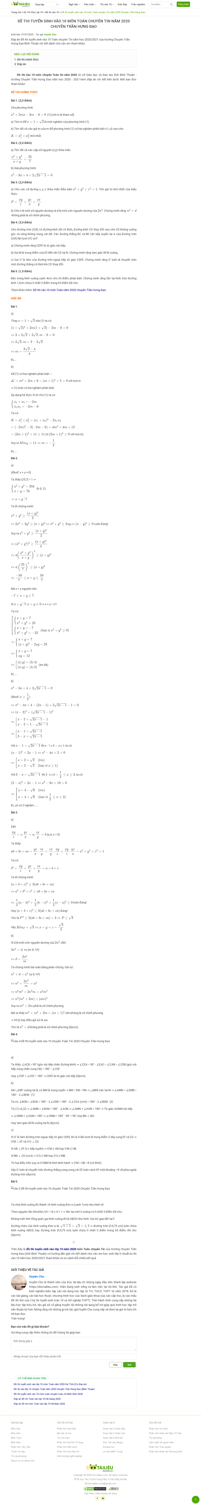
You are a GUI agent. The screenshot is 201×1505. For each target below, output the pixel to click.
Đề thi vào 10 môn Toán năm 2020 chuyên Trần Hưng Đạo (69, 290)
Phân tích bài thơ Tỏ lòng (70, 1442)
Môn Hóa (15, 1442)
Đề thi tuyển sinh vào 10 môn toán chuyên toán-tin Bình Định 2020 (48, 1394)
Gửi (129, 1364)
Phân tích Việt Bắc (66, 1428)
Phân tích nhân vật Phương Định (165, 1451)
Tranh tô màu (18, 1451)
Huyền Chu (36, 1276)
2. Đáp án (20, 64)
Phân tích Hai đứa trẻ (68, 1451)
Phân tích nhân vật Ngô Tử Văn (165, 1433)
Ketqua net (108, 1447)
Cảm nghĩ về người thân (161, 1442)
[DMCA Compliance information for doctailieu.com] (113, 1489)
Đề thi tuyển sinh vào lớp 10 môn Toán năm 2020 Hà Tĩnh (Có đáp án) (50, 1384)
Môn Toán (16, 1437)
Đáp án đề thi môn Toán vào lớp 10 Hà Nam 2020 (39, 1403)
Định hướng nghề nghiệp (69, 1456)
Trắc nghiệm (138, 4)
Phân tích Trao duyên (160, 1447)
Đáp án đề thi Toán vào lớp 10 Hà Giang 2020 (37, 1398)
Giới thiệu (89, 1493)
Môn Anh (15, 1433)
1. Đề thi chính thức (26, 59)
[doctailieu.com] (100, 1468)
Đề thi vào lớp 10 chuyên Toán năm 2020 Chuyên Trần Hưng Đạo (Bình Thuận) (54, 1389)
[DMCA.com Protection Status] (94, 1489)
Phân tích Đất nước (67, 1447)
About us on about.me (22, 1460)
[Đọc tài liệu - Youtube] (103, 1498)
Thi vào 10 (106, 4)
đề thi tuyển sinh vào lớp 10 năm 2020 (51, 1249)
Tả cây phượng (18, 1456)
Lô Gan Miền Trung (112, 1451)
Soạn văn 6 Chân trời (114, 1433)
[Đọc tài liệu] (97, 1498)
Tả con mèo (63, 1437)
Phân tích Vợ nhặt (158, 1428)
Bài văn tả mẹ (64, 1433)
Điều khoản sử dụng (106, 1493)
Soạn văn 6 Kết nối (112, 1437)
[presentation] (28, 114)
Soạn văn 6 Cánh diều (114, 1428)
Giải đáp (122, 4)
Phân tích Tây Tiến (20, 1447)
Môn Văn (15, 1428)
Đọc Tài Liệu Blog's (113, 1442)
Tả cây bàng (155, 1437)
